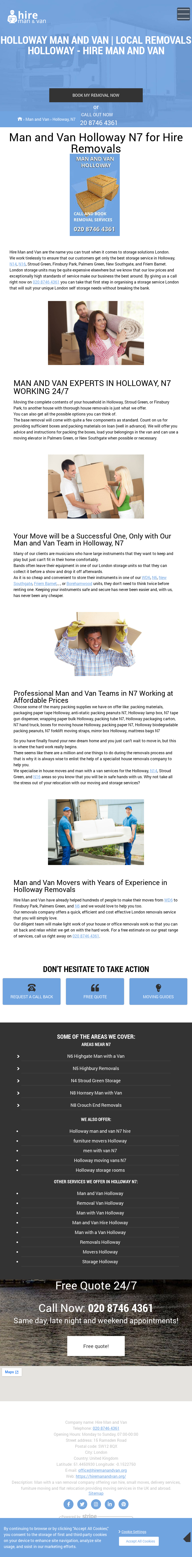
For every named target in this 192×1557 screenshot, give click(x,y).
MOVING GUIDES (158, 996)
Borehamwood (79, 583)
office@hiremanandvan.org (102, 1470)
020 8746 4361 (46, 281)
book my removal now (95, 95)
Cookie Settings (134, 1531)
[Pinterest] (123, 1504)
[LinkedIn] (110, 1504)
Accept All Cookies (140, 1541)
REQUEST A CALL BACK (31, 996)
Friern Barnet (45, 583)
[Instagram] (96, 1504)
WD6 (146, 577)
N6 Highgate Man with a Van (95, 1056)
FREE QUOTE (95, 996)
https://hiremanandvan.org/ (101, 1476)
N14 (13, 263)
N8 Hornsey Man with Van (96, 1093)
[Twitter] (82, 1504)
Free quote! (96, 1346)
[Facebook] (69, 1504)
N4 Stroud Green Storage (96, 1081)
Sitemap (96, 1493)
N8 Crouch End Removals (96, 1105)
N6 (154, 577)
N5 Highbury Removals (96, 1068)
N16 (22, 263)
